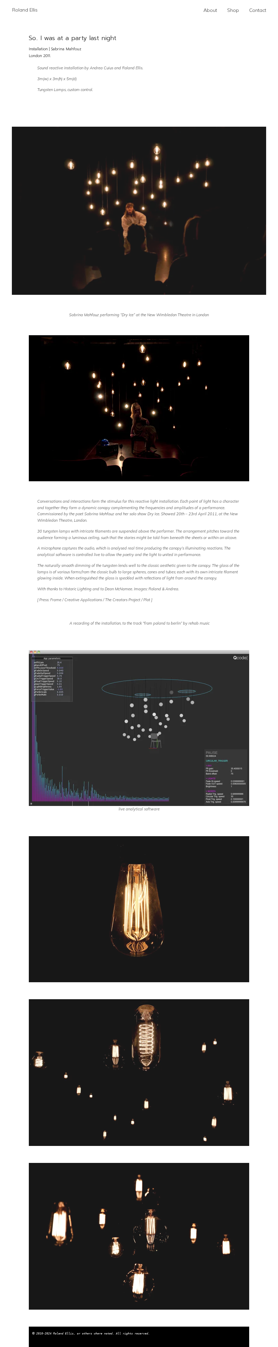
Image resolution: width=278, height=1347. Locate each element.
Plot (146, 599)
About (210, 10)
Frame (55, 599)
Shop (233, 10)
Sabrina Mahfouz (99, 513)
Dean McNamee (118, 589)
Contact (257, 10)
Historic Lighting (77, 589)
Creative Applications (83, 599)
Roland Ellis (25, 10)
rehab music (199, 623)
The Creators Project (122, 599)
